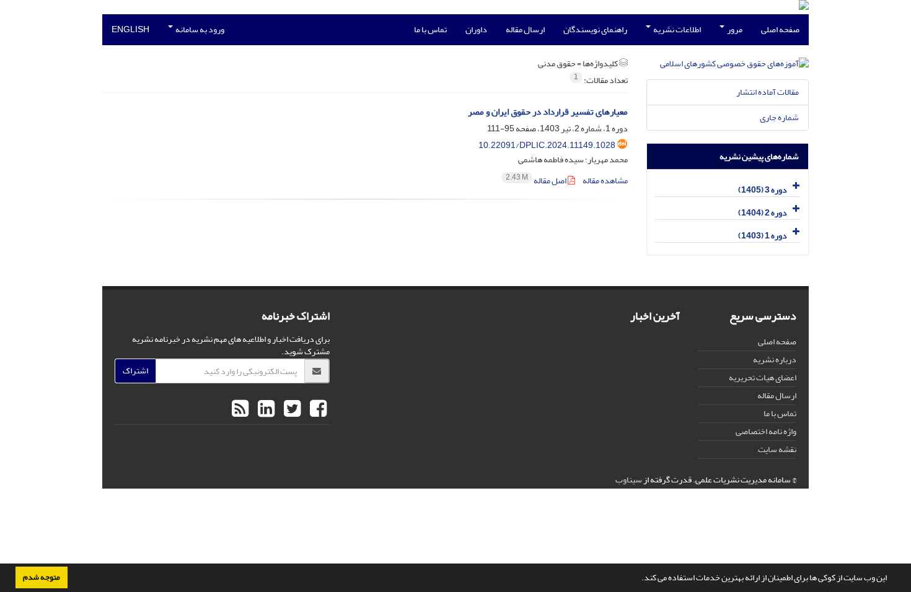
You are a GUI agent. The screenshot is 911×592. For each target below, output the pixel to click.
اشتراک (135, 370)
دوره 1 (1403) (762, 235)
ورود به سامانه (199, 29)
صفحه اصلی (780, 29)
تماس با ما (430, 29)
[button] (638, 579)
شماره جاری (779, 117)
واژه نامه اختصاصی (766, 431)
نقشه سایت (777, 449)
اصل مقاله (537, 180)
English (130, 29)
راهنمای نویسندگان (595, 29)
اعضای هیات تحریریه (762, 377)
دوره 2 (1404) (762, 212)
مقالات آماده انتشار (767, 92)
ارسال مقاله (525, 29)
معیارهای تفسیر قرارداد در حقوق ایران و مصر (548, 112)
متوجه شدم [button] (41, 577)
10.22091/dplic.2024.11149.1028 (546, 145)
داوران (476, 29)
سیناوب (628, 479)
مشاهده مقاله (605, 180)
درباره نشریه (774, 359)
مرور (734, 29)
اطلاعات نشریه (676, 29)
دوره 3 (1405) (762, 189)
